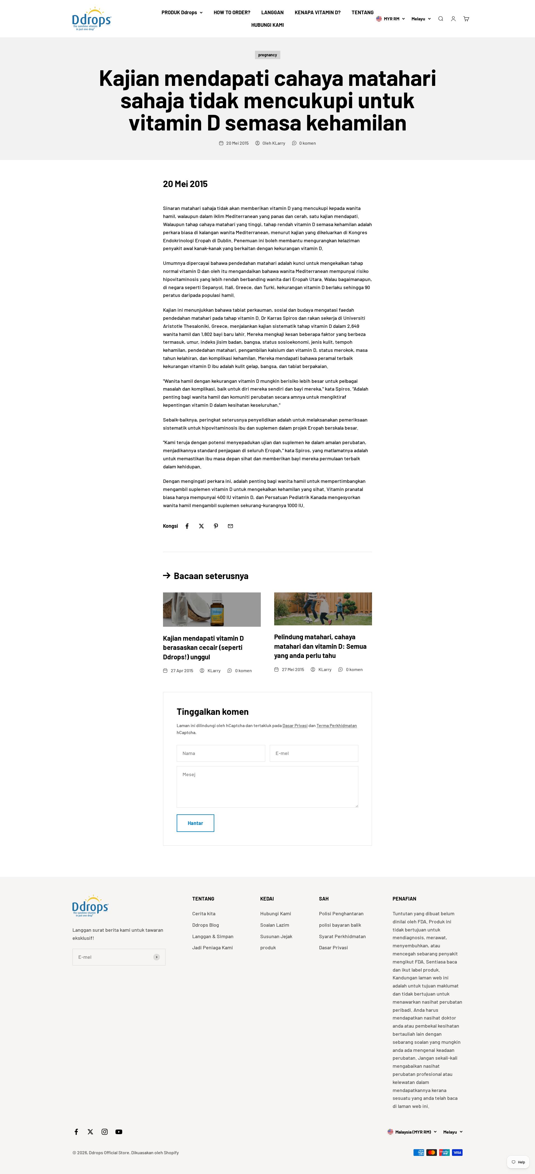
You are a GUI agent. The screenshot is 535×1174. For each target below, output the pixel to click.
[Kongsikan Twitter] (201, 526)
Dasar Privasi (295, 725)
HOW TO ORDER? (232, 12)
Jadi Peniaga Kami (212, 947)
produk (268, 947)
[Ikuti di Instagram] (104, 1132)
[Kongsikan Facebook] (187, 526)
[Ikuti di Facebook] (76, 1132)
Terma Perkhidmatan (337, 725)
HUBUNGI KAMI (267, 25)
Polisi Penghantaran (341, 913)
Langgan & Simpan (213, 936)
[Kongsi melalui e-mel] (230, 526)
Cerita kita (203, 913)
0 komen (307, 143)
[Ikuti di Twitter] (90, 1132)
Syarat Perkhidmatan (342, 936)
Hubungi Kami (275, 913)
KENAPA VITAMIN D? (318, 12)
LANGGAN (272, 12)
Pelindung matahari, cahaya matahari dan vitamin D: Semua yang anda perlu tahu (320, 646)
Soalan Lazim (274, 925)
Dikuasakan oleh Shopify (155, 1152)
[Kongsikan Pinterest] (216, 526)
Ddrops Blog (205, 925)
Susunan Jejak (276, 936)
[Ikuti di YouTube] (119, 1132)
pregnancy (267, 54)
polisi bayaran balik (340, 925)
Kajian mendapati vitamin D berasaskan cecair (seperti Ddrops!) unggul (203, 647)
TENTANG (363, 12)
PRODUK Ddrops (179, 12)
